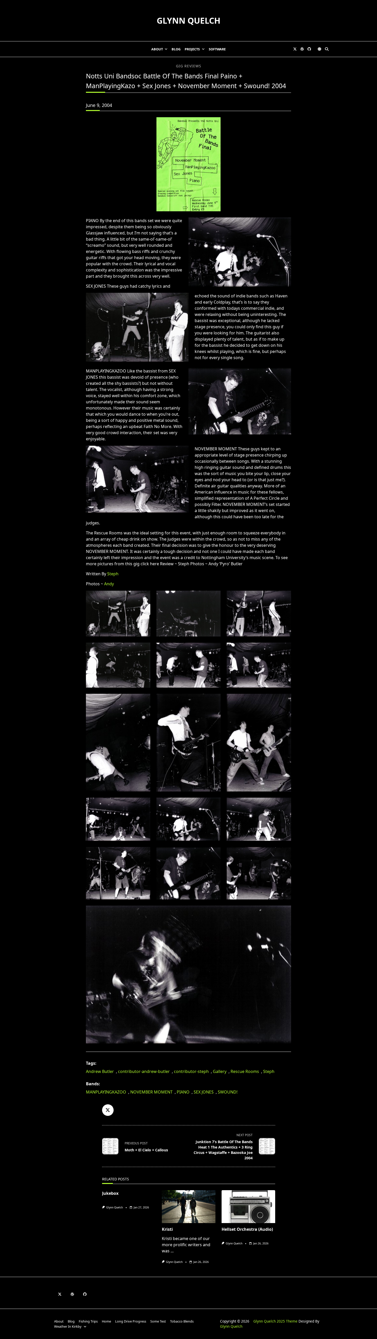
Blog (176, 49)
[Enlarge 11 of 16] (212, 804)
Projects (192, 49)
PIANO (183, 1092)
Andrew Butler (100, 1071)
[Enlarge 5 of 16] (212, 649)
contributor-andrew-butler (144, 1071)
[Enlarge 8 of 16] (212, 700)
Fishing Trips (88, 1321)
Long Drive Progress (130, 1321)
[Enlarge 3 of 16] (283, 597)
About (157, 49)
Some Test (158, 1321)
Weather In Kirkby (68, 1326)
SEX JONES (204, 1092)
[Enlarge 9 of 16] (283, 700)
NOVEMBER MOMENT (151, 1092)
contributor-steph (191, 1071)
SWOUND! (227, 1092)
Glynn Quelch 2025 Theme (275, 1321)
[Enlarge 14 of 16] (212, 853)
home (106, 1321)
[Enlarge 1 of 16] (142, 597)
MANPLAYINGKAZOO (106, 1092)
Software (217, 49)
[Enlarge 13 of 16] (142, 853)
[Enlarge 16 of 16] (283, 912)
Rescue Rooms (245, 1071)
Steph (112, 574)
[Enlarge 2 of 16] (212, 597)
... (172, 1251)
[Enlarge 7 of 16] (142, 700)
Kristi (167, 1229)
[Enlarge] (283, 224)
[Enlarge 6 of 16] (283, 649)
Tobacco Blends (182, 1321)
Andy (109, 584)
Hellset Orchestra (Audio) (247, 1229)
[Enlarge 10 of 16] (142, 804)
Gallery (219, 1071)
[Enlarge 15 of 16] (283, 853)
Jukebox (110, 1193)
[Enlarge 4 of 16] (142, 649)
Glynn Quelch (188, 20)
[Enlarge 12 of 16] (283, 804)
